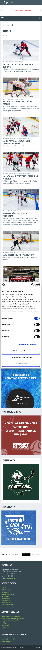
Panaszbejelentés (6, 641)
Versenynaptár (5, 603)
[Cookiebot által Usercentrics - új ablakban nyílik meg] (31, 284)
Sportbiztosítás (5, 600)
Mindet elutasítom (21, 364)
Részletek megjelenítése (27, 344)
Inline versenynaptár (7, 605)
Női (7, 35)
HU (12, 2)
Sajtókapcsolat (5, 598)
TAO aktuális (5, 596)
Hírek (7, 25)
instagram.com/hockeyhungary (10, 621)
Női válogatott (5, 592)
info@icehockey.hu (11, 578)
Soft (38, 647)
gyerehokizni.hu (5, 625)
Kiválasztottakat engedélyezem (21, 357)
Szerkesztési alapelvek (7, 607)
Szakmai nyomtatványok (8, 594)
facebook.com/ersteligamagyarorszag (12, 619)
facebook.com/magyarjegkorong (10, 616)
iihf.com (3, 627)
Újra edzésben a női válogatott (18, 255)
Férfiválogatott (5, 590)
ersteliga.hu (4, 623)
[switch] (37, 324)
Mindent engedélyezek (21, 351)
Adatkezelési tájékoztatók (8, 639)
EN (14, 2)
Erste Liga (4, 588)
